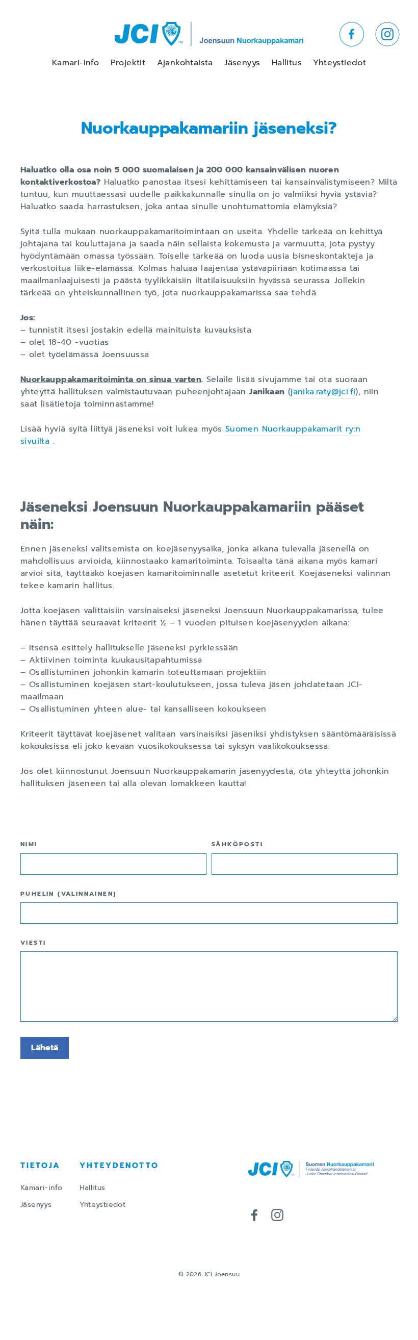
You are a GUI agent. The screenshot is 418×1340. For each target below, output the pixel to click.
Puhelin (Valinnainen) (68, 893)
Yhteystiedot (339, 63)
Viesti (33, 942)
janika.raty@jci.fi (323, 392)
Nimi (29, 844)
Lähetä (44, 1048)
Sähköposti (237, 844)
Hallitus (287, 63)
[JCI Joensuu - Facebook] (254, 1214)
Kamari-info (75, 63)
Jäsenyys (242, 63)
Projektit (128, 63)
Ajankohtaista (185, 63)
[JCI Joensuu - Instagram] (277, 1214)
